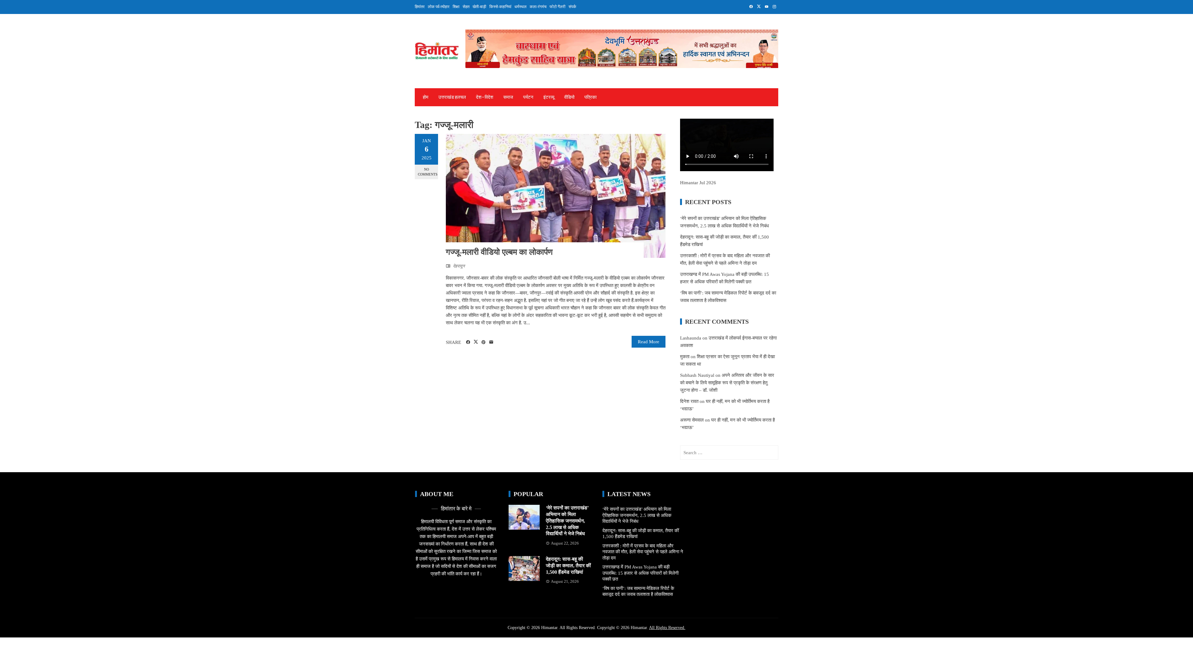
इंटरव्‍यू (548, 97)
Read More (648, 341)
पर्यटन (528, 97)
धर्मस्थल (520, 6)
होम (425, 97)
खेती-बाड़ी (479, 6)
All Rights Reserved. (667, 627)
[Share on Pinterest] (483, 342)
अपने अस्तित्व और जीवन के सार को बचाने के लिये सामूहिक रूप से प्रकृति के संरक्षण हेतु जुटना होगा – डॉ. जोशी (727, 383)
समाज (508, 97)
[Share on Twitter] (476, 342)
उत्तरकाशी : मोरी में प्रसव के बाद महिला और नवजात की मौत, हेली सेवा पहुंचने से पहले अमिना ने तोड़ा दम (642, 551)
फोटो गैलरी (557, 6)
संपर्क (572, 6)
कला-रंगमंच (538, 6)
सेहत (466, 6)
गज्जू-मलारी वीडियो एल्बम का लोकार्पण (499, 252)
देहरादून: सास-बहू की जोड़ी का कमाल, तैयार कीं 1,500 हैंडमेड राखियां (568, 565)
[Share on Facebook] (468, 342)
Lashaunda (690, 338)
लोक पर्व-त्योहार (439, 6)
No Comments (427, 171)
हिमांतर (420, 6)
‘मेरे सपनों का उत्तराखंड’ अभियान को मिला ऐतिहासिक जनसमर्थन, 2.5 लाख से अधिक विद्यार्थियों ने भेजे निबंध (567, 520)
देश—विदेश (484, 97)
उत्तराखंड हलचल (452, 97)
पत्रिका (590, 97)
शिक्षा (456, 6)
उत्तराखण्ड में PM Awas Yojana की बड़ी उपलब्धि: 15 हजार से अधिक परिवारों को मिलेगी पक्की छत (640, 573)
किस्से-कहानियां (500, 6)
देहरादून (459, 266)
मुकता (684, 356)
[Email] (491, 342)
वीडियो (569, 97)
